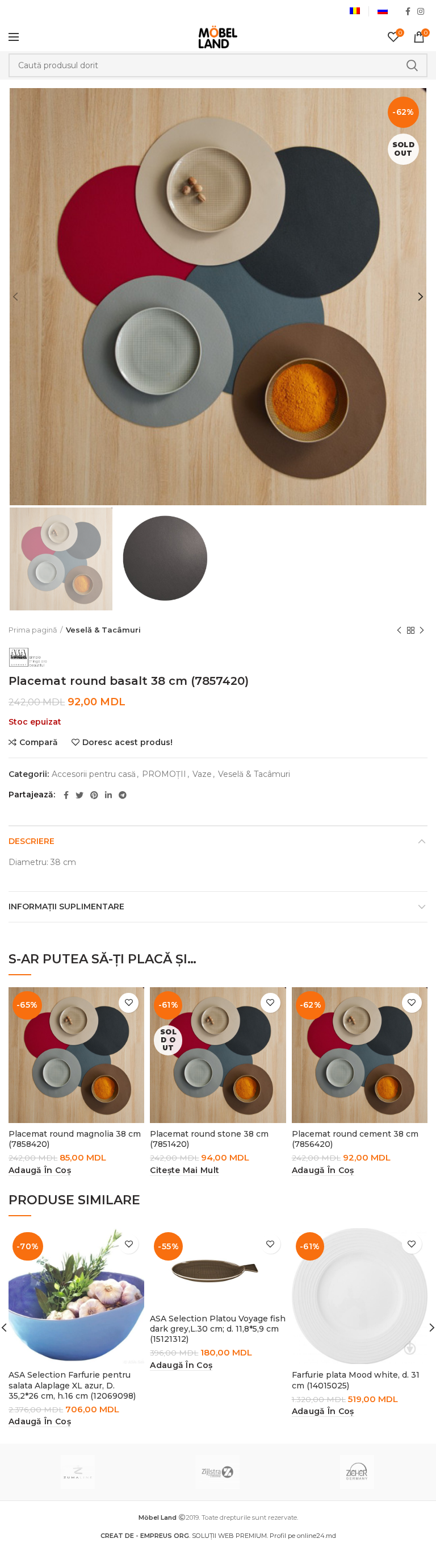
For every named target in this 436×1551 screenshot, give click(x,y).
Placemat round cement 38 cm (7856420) (355, 1139)
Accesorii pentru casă (94, 774)
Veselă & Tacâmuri (103, 629)
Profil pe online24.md (303, 1536)
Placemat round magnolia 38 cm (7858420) (75, 1139)
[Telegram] (122, 795)
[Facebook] (408, 11)
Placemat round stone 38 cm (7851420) (209, 1139)
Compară (38, 742)
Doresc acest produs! (127, 742)
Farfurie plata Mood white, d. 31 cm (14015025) (356, 1380)
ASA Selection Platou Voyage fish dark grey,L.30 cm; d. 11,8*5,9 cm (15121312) (218, 1328)
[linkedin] (108, 795)
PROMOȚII (164, 774)
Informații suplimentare (66, 906)
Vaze (202, 774)
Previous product (399, 630)
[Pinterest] (94, 795)
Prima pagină (33, 629)
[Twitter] (79, 795)
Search (412, 65)
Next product (421, 630)
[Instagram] (420, 11)
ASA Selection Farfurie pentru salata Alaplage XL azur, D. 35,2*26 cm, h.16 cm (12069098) (72, 1385)
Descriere (31, 841)
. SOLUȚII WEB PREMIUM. (185, 1536)
